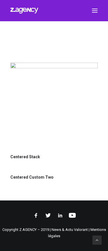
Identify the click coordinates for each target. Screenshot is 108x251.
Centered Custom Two (32, 177)
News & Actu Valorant (70, 229)
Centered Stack (25, 157)
